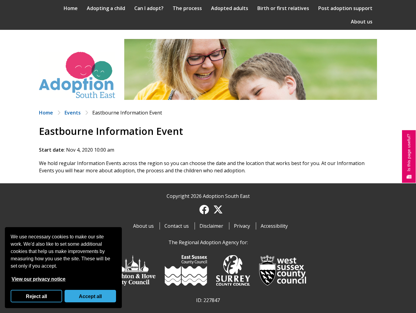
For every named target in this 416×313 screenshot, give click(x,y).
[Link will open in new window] (133, 271)
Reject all (36, 296)
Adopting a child (106, 8)
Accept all (90, 296)
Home (71, 8)
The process (187, 8)
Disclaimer (211, 226)
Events (73, 112)
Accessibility (274, 226)
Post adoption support (345, 8)
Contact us (176, 226)
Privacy (242, 226)
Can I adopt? (149, 8)
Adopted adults (229, 8)
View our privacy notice (38, 279)
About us (361, 21)
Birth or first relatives (283, 8)
